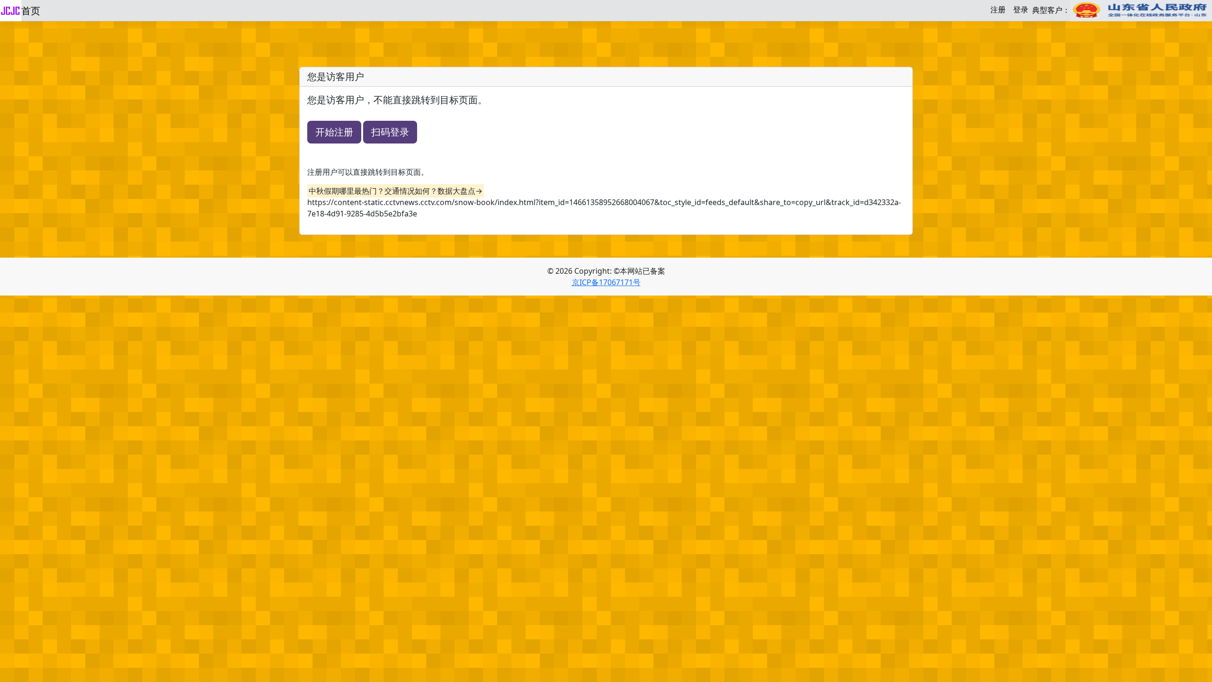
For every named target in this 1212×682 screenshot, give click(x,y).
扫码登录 (390, 132)
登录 (1020, 9)
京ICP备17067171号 (606, 282)
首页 (30, 10)
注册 (998, 9)
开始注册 (334, 132)
